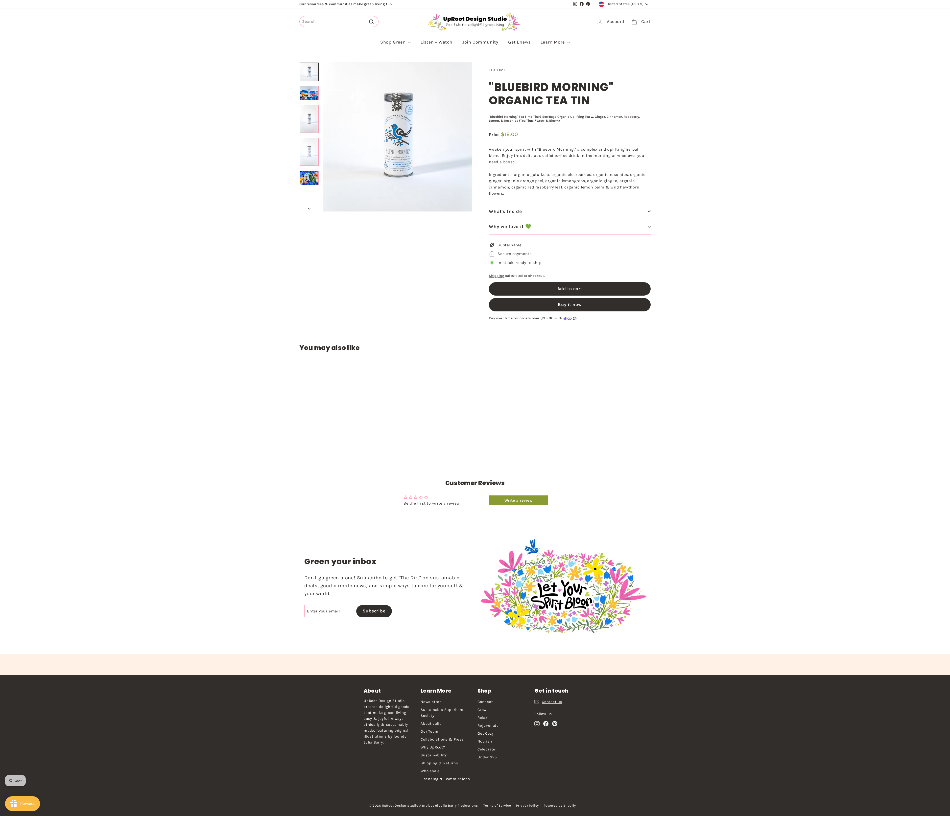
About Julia (431, 723)
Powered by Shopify (560, 805)
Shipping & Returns (439, 763)
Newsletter (431, 701)
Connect (485, 701)
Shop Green (393, 42)
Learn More (553, 42)
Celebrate (486, 749)
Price (495, 134)
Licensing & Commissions (445, 779)
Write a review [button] (518, 500)
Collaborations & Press (442, 739)
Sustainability (434, 755)
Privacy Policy (527, 805)
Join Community (480, 42)
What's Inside (505, 211)
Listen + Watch (436, 42)
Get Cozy (485, 733)
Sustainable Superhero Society (442, 712)
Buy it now (570, 304)
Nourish (484, 741)
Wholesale (430, 771)
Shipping (496, 276)
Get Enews (519, 42)
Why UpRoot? (433, 747)
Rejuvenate (488, 725)
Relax (482, 717)
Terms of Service (497, 805)
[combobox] (339, 21)
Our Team (429, 731)
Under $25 (487, 757)
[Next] (309, 207)
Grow (482, 709)
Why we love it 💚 (510, 226)
